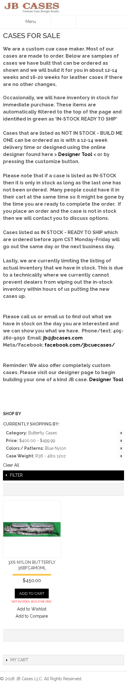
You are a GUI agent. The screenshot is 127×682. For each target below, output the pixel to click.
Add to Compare (32, 616)
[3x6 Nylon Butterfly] (32, 529)
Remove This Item (121, 433)
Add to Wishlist (31, 609)
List (116, 489)
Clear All (11, 465)
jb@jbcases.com (63, 338)
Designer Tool (75, 154)
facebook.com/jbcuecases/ (80, 345)
